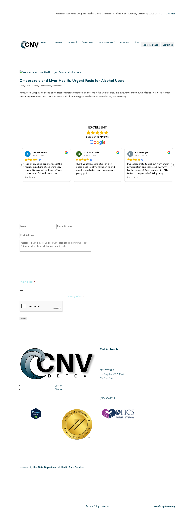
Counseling (87, 42)
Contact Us (167, 44)
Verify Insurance (150, 44)
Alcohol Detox (45, 85)
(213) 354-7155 (167, 13)
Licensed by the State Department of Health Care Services (52, 467)
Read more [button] (30, 177)
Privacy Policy (26, 281)
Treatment (72, 42)
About (44, 42)
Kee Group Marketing (164, 506)
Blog (137, 42)
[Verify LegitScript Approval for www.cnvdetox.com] (36, 418)
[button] (173, 165)
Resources (124, 42)
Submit (23, 318)
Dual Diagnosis (106, 42)
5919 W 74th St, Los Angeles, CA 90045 (112, 374)
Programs (57, 42)
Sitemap (105, 506)
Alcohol (35, 85)
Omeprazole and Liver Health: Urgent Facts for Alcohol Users (72, 80)
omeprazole (57, 85)
